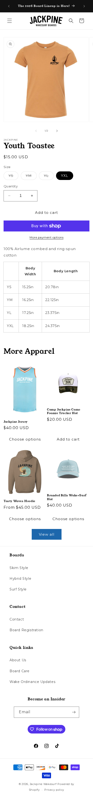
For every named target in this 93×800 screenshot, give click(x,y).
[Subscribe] (73, 712)
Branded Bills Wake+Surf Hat (67, 497)
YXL (64, 176)
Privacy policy (54, 789)
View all (46, 534)
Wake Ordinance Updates (32, 682)
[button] (9, 20)
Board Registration (26, 630)
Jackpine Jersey (16, 422)
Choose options (25, 439)
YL (49, 176)
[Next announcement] (84, 6)
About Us (18, 660)
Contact (17, 619)
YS (13, 176)
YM (31, 176)
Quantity (11, 186)
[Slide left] (36, 131)
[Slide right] (57, 131)
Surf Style (18, 589)
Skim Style (19, 568)
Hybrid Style (20, 578)
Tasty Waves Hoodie (19, 501)
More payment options (46, 237)
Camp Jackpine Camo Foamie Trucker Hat (63, 411)
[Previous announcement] (9, 6)
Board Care (20, 671)
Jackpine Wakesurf (43, 784)
